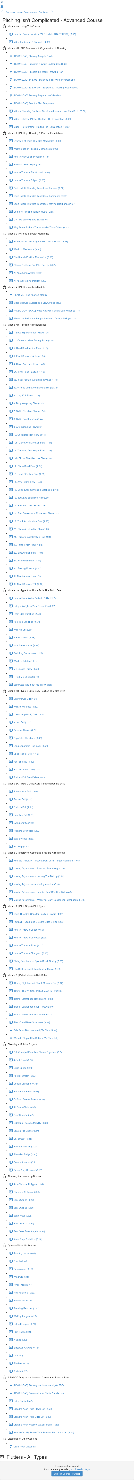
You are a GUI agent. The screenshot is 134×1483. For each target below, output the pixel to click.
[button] (2, 3)
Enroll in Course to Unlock (67, 1473)
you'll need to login (80, 1469)
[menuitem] (2, 7)
